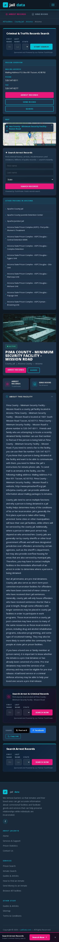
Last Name (17, 40)
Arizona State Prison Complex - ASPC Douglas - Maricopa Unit (27, 275)
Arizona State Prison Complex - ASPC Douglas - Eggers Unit (27, 257)
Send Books (41, 14)
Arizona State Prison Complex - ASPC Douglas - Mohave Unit (27, 284)
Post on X (23, 730)
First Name (9, 40)
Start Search (41, 46)
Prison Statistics (10, 845)
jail (15, 4)
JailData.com (25, 929)
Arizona (29, 21)
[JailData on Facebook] (5, 821)
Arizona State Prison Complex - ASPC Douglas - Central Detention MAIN (27, 238)
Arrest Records (17, 14)
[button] (29, 135)
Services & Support (11, 840)
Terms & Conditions (12, 915)
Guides (33, 370)
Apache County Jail (15, 208)
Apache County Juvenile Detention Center (25, 215)
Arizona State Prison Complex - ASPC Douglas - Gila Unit (29, 266)
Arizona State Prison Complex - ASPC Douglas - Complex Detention (27, 247)
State (25, 42)
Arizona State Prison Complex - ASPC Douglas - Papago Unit (27, 294)
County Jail (19, 21)
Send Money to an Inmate (15, 885)
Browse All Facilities (12, 890)
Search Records (29, 186)
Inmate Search (9, 871)
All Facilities (8, 21)
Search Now (42, 712)
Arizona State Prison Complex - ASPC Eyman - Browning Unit (26, 303)
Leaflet (39, 145)
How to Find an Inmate (13, 880)
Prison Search (9, 866)
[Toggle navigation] (53, 5)
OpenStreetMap (50, 145)
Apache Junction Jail (15, 221)
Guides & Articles (11, 875)
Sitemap (6, 910)
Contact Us (8, 850)
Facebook (39, 730)
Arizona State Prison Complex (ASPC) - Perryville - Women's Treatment (28, 229)
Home (6, 835)
